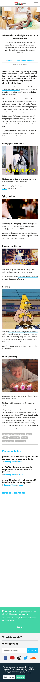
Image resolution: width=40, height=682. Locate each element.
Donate (20, 626)
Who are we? (10, 643)
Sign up (34, 650)
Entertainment (28, 60)
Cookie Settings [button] (9, 677)
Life (5, 438)
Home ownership (19, 434)
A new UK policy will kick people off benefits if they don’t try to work (19, 481)
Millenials (24, 438)
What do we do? (12, 637)
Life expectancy (14, 438)
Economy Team (14, 60)
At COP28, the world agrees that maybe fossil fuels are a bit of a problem (17, 469)
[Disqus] (20, 522)
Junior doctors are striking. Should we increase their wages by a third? (20, 457)
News (20, 461)
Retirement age (20, 441)
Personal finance (8, 441)
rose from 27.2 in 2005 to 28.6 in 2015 (19, 272)
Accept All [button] (20, 677)
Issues (29, 434)
